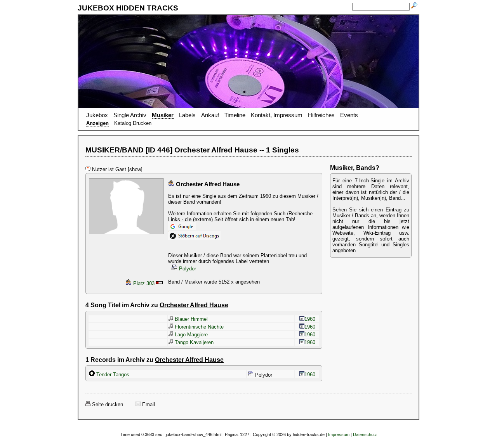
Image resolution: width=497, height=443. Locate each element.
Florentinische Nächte (198, 327)
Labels (187, 115)
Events (349, 115)
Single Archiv (129, 115)
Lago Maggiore (190, 334)
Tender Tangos (112, 374)
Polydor (186, 269)
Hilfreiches (321, 115)
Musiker (163, 115)
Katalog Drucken (132, 123)
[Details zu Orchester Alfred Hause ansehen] (126, 234)
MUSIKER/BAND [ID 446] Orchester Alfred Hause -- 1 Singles (192, 150)
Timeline (234, 115)
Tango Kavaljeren (193, 342)
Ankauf (210, 115)
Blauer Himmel (190, 319)
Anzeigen (97, 123)
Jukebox (97, 115)
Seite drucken (106, 404)
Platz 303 (143, 283)
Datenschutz (365, 434)
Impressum (338, 434)
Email (148, 404)
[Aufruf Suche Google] (182, 228)
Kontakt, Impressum (276, 115)
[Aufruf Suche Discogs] (194, 238)
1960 (309, 319)
